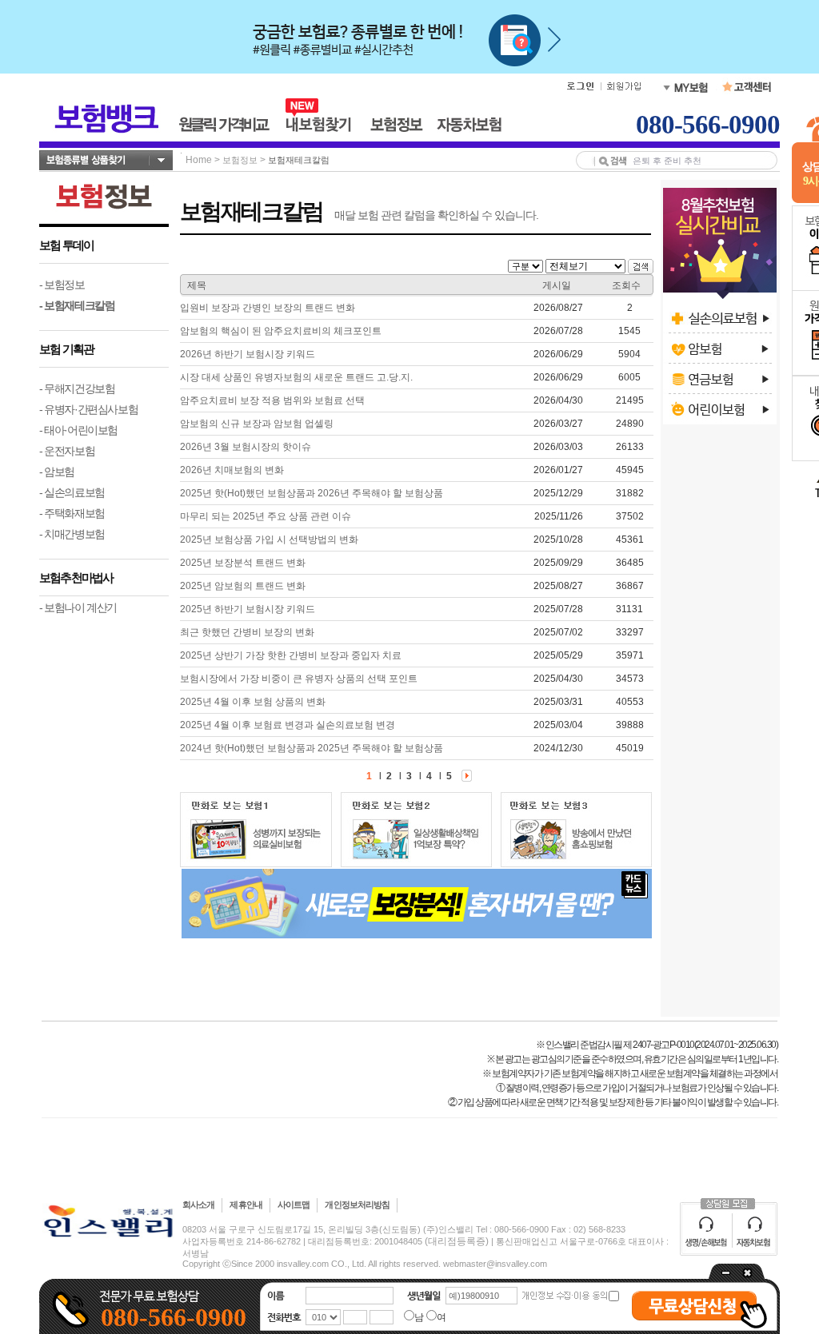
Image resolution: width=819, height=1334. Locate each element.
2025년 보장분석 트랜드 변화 (243, 562)
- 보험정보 (62, 284)
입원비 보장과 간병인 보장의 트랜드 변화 (267, 307)
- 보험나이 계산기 (78, 607)
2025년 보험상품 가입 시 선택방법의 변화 (269, 539)
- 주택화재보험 (72, 513)
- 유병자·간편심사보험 (88, 409)
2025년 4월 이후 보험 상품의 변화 (253, 701)
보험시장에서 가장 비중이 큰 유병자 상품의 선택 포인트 (298, 678)
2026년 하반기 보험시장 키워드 (247, 354)
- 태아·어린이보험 (78, 430)
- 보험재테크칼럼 (76, 305)
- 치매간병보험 (72, 534)
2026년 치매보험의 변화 (232, 470)
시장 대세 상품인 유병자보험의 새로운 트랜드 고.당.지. (296, 377)
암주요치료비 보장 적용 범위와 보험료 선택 (272, 400)
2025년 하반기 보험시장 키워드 (247, 609)
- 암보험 (56, 471)
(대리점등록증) (457, 1241)
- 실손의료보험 (72, 492)
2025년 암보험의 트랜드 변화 (243, 585)
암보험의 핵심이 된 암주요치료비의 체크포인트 (281, 330)
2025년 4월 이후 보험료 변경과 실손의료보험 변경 (287, 725)
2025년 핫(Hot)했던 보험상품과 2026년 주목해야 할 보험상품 (311, 493)
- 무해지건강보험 (76, 388)
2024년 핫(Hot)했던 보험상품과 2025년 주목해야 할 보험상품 (311, 748)
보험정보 (240, 160)
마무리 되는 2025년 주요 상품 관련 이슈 (265, 516)
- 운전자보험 (66, 450)
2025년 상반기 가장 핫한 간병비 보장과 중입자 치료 (291, 655)
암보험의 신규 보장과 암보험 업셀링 (257, 423)
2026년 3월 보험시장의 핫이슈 (245, 446)
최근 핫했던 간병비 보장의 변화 (247, 632)
